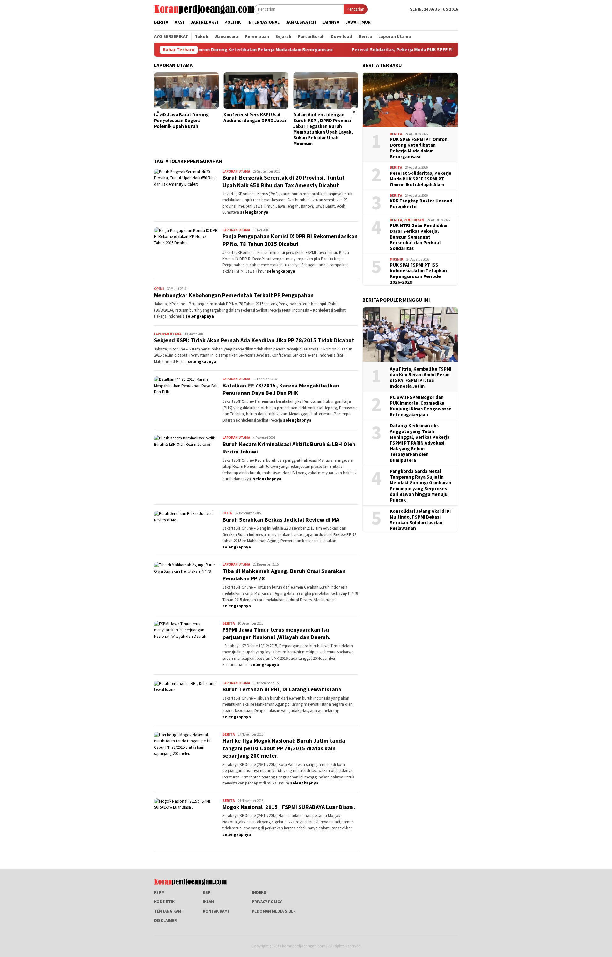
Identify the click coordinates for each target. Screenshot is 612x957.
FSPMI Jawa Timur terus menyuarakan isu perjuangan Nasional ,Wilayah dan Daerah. (276, 633)
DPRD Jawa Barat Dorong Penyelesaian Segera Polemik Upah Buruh (181, 120)
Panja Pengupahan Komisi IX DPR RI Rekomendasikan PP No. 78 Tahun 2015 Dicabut (290, 239)
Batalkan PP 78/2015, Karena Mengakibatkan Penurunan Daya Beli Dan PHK (280, 389)
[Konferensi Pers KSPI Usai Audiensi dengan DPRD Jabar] (255, 90)
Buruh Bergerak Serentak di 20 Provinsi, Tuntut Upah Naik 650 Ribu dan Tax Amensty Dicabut (283, 181)
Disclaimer (165, 920)
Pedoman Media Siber (274, 911)
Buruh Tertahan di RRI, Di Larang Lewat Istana (281, 689)
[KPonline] (204, 8)
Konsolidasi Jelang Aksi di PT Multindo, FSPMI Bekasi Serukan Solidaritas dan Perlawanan (421, 519)
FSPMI (160, 892)
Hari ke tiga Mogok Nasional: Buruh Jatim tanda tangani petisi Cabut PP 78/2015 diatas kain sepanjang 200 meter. (283, 748)
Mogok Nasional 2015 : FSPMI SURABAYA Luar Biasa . (289, 807)
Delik (227, 513)
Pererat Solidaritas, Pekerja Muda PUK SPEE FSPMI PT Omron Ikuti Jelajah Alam (408, 50)
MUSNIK (396, 259)
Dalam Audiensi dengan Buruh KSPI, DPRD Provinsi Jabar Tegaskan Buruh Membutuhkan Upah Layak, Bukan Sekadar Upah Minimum (323, 129)
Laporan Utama (236, 171)
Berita (228, 623)
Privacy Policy (267, 901)
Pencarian (355, 9)
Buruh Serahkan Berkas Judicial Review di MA (280, 519)
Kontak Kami (216, 911)
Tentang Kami (168, 911)
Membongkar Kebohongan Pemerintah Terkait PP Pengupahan (234, 295)
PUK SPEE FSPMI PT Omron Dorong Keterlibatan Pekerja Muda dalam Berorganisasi (212, 50)
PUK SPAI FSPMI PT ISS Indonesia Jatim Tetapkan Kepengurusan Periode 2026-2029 (418, 273)
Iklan (208, 901)
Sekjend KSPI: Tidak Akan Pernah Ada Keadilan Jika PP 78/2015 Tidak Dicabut (254, 340)
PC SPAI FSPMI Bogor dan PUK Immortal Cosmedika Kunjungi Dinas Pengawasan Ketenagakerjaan (421, 405)
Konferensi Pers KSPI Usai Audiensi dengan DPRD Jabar (255, 117)
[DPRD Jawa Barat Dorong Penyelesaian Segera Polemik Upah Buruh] (186, 90)
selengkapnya (254, 212)
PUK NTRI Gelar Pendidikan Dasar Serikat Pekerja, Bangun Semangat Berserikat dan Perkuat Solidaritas (419, 237)
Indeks (259, 892)
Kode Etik (164, 901)
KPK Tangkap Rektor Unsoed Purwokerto (421, 204)
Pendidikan (414, 220)
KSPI (207, 892)
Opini (159, 288)
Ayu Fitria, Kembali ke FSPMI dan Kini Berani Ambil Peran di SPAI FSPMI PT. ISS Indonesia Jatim (420, 377)
